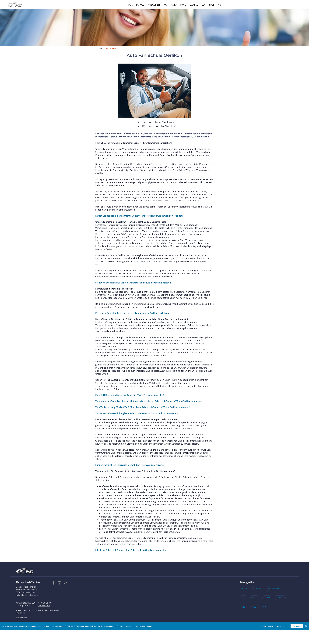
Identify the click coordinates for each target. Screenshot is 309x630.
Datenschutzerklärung (143, 626)
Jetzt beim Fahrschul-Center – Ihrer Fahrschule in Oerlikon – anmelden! (131, 550)
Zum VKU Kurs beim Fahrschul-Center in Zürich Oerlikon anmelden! (129, 395)
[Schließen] (306, 626)
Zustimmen (297, 626)
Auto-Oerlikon (21, 617)
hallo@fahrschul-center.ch (28, 595)
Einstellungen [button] (267, 626)
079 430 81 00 (44, 603)
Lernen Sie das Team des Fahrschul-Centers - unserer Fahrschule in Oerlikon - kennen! (139, 215)
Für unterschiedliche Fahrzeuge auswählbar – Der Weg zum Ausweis (129, 464)
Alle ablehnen (282, 626)
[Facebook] (53, 583)
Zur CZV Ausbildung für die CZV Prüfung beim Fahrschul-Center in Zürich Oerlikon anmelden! (142, 407)
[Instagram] (59, 583)
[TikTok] (65, 583)
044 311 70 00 (44, 605)
